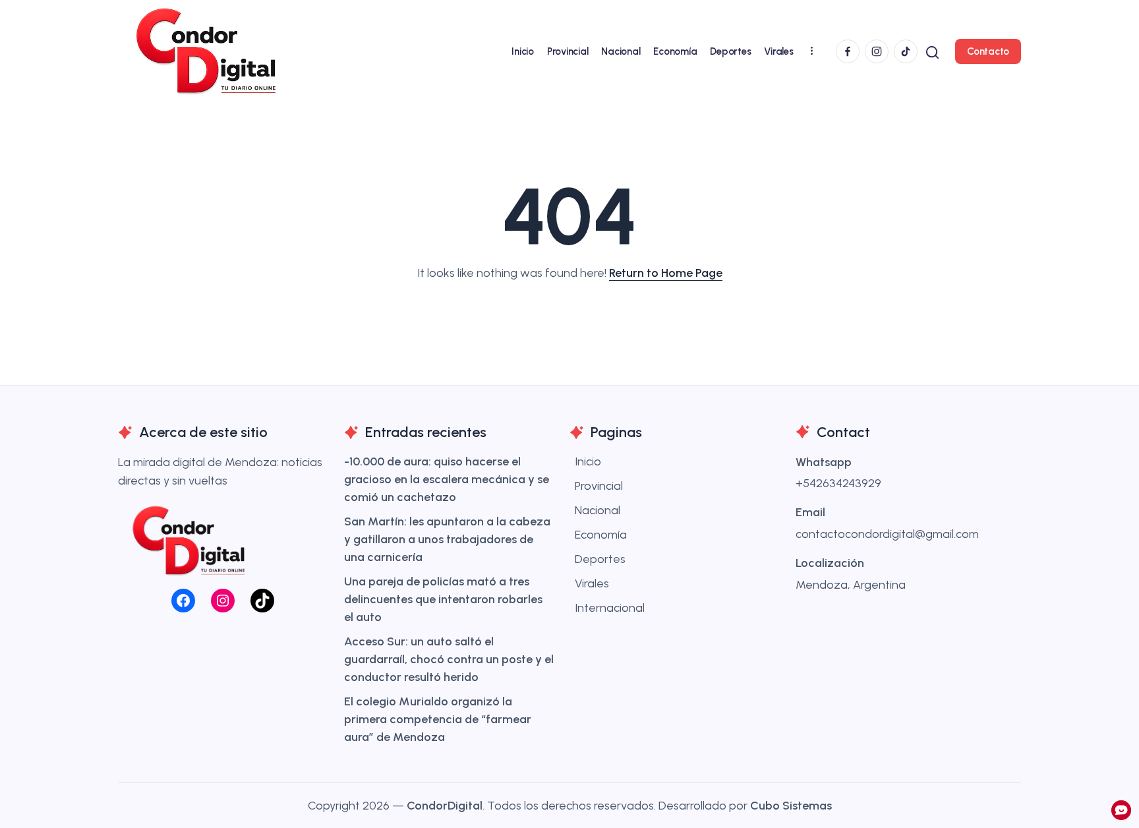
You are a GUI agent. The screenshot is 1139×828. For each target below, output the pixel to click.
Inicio (588, 461)
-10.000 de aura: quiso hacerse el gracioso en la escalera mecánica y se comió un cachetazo (446, 479)
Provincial (599, 486)
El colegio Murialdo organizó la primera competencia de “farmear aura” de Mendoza (437, 719)
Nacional (597, 510)
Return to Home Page (665, 273)
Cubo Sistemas (791, 805)
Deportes (600, 559)
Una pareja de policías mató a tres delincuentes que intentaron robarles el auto (443, 599)
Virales (592, 583)
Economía (601, 534)
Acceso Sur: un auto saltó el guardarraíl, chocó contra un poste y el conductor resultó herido (449, 659)
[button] (932, 51)
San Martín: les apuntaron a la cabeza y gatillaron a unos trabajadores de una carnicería (447, 539)
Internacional (610, 608)
